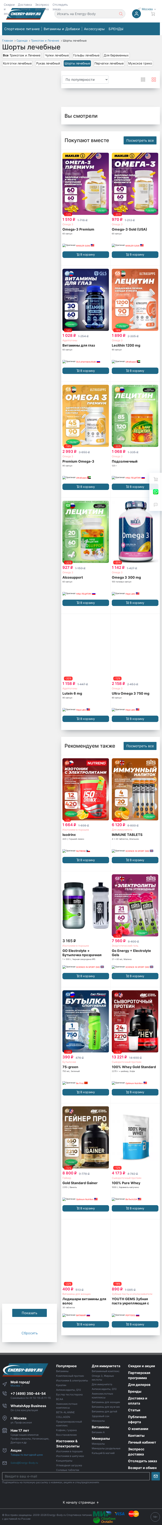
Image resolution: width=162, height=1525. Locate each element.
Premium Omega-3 (78, 461)
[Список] (143, 79)
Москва (148, 9)
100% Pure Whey (126, 1183)
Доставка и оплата (25, 7)
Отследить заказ (60, 7)
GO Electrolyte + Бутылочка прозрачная (81, 953)
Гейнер (66, 1177)
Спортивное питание (22, 29)
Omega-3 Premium (78, 229)
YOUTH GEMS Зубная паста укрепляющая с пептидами (130, 1303)
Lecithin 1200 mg (126, 345)
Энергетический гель (125, 945)
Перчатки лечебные (109, 63)
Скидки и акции (9, 9)
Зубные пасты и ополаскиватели (132, 1294)
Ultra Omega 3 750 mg (130, 693)
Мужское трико (140, 63)
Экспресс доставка (42, 7)
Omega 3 (67, 224)
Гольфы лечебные (86, 55)
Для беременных (116, 55)
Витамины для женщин (76, 1294)
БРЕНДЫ (116, 29)
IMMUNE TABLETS (127, 834)
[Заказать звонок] (155, 504)
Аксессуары (94, 29)
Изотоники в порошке (75, 829)
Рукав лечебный (48, 63)
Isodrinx (69, 834)
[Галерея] (153, 79)
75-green (70, 1067)
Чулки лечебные (57, 55)
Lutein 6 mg (72, 693)
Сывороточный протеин (126, 1061)
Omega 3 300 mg (126, 577)
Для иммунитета (122, 829)
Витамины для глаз (78, 345)
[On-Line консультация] (155, 491)
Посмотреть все (140, 140)
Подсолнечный (125, 461)
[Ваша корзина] (155, 479)
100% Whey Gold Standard (134, 1067)
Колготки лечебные (17, 63)
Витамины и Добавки (62, 29)
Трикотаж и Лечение (21, 55)
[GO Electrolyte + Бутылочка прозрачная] (85, 905)
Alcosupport (72, 577)
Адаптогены (69, 340)
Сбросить (30, 1333)
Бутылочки (69, 1061)
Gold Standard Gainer (80, 1183)
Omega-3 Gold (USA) (129, 229)
